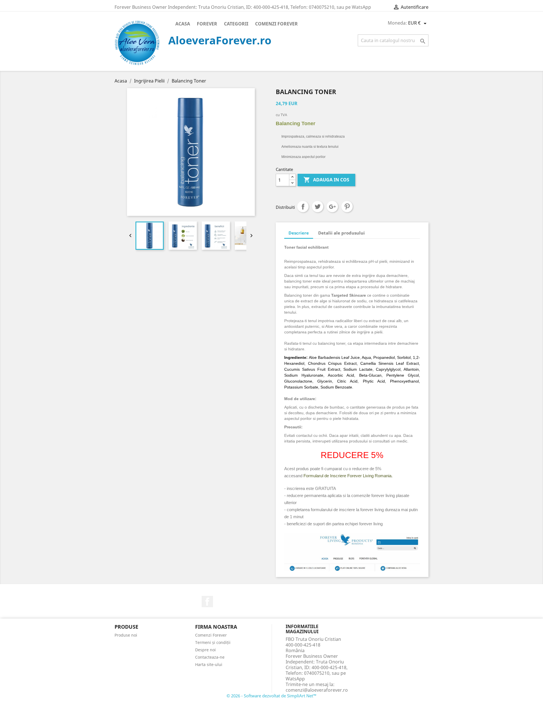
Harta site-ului (208, 664)
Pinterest (347, 206)
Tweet (317, 206)
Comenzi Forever (276, 24)
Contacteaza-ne (210, 657)
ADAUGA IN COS (326, 179)
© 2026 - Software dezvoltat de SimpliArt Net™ (271, 695)
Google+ (332, 206)
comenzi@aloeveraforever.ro (317, 690)
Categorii (236, 24)
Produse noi (126, 635)
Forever (207, 24)
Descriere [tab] (298, 233)
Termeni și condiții (212, 642)
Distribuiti (303, 206)
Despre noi (205, 649)
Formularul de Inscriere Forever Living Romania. (348, 475)
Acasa (182, 24)
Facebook (207, 601)
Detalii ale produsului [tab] (341, 233)
